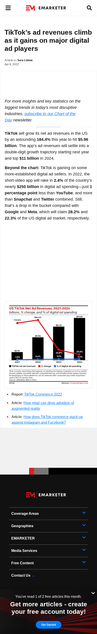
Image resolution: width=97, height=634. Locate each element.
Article (9, 60)
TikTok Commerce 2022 (43, 394)
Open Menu (8, 7)
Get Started (48, 624)
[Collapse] (93, 592)
